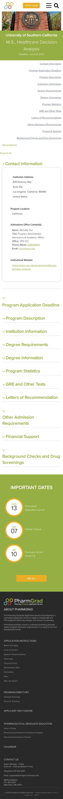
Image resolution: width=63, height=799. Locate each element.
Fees (6, 676)
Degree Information (50, 97)
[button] (31, 164)
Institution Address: (23, 177)
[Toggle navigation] (49, 5)
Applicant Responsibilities (15, 654)
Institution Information (49, 84)
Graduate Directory (12, 696)
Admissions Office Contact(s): (26, 224)
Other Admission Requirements (44, 124)
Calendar (10, 747)
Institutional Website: (22, 260)
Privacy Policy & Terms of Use (46, 792)
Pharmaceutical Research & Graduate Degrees (23, 732)
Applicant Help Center (18, 711)
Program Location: (20, 209)
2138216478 (33, 245)
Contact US (11, 759)
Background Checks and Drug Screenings (39, 138)
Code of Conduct (11, 649)
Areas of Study (10, 728)
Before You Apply (11, 645)
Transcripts (8, 658)
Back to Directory (9, 144)
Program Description (50, 77)
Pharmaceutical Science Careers (17, 737)
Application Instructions (20, 641)
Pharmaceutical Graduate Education (28, 723)
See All (31, 578)
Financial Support (52, 131)
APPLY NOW (31, 5)
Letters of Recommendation (46, 118)
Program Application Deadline (45, 70)
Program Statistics (51, 104)
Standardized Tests (12, 667)
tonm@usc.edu (27, 248)
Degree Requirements (49, 91)
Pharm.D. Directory (12, 701)
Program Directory (16, 692)
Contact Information (50, 64)
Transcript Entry (10, 663)
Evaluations (9, 672)
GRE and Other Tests (50, 111)
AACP (37, 795)
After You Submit (11, 680)
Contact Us (28, 795)
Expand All (5, 153)
